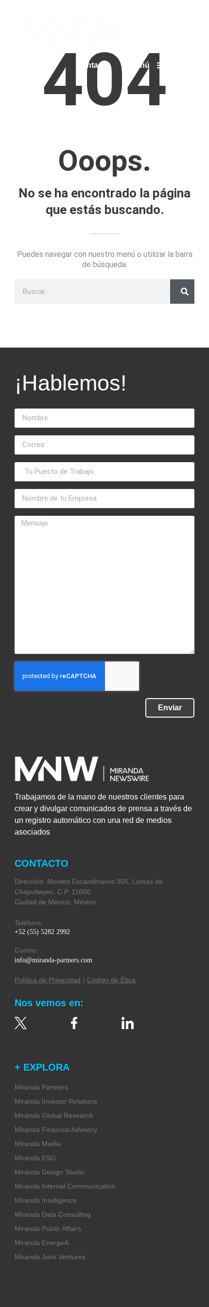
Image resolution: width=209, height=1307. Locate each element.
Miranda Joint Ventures (50, 1257)
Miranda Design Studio (50, 1172)
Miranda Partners (41, 1087)
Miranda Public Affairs (48, 1228)
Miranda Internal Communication (65, 1186)
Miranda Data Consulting (53, 1214)
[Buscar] (182, 291)
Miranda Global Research (54, 1115)
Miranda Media (38, 1144)
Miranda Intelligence (46, 1200)
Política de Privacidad (48, 980)
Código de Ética (111, 980)
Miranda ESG (35, 1158)
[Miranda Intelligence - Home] (104, 30)
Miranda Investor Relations (56, 1101)
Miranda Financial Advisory (56, 1129)
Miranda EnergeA (42, 1243)
